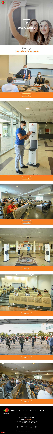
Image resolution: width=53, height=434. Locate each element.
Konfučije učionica (44, 411)
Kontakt (26, 414)
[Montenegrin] (2, 432)
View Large (26, 95)
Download (35, 411)
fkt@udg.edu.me (29, 419)
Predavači (28, 411)
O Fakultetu (14, 411)
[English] (4, 432)
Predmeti (21, 411)
